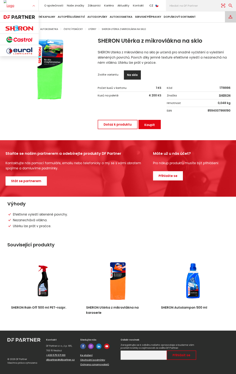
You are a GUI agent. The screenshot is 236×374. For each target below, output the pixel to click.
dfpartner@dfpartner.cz (60, 359)
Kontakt (138, 5)
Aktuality (123, 5)
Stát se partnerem (26, 181)
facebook (83, 346)
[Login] (230, 16)
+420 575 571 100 (55, 355)
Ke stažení (86, 355)
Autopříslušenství (71, 17)
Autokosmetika (121, 17)
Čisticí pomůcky (73, 29)
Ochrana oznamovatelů (94, 364)
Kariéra (109, 5)
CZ (151, 5)
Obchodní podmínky (92, 360)
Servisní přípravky (148, 17)
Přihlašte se (168, 176)
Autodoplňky (97, 17)
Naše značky (75, 5)
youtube (107, 346)
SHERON (224, 95)
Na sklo (132, 75)
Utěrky (92, 29)
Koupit (149, 125)
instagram (91, 346)
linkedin (99, 346)
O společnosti (53, 5)
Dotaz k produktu (118, 124)
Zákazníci (94, 5)
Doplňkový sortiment (180, 17)
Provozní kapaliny (41, 17)
